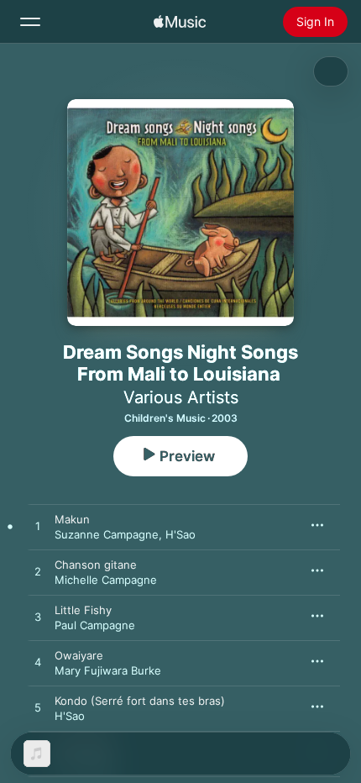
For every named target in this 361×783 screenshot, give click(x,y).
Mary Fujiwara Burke (108, 670)
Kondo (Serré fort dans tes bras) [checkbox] (140, 700)
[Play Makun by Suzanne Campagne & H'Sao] (38, 526)
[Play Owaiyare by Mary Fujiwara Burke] (38, 662)
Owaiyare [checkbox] (79, 655)
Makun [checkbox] (72, 519)
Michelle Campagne (106, 579)
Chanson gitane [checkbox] (96, 564)
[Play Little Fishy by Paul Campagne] (38, 617)
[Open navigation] (30, 21)
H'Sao (180, 534)
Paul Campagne (95, 625)
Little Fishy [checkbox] (83, 610)
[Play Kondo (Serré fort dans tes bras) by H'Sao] (38, 708)
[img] (180, 21)
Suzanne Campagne (107, 534)
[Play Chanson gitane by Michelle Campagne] (38, 572)
